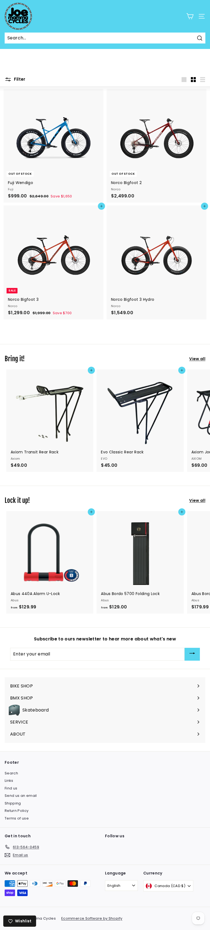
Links (9, 780)
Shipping (13, 803)
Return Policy (17, 810)
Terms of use (17, 818)
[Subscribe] (192, 654)
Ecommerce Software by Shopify (91, 918)
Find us (11, 788)
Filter (19, 79)
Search (11, 773)
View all (197, 358)
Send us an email (21, 795)
